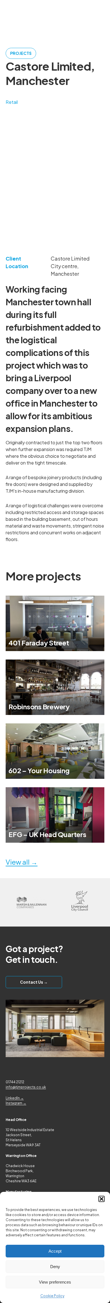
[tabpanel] (55, 187)
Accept (55, 1251)
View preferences (55, 1282)
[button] (101, 1199)
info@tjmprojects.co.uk (26, 1087)
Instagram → (16, 1103)
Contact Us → (34, 981)
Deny (55, 1266)
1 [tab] (52, 223)
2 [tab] (57, 223)
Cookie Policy (52, 1296)
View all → (22, 862)
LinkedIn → (15, 1098)
